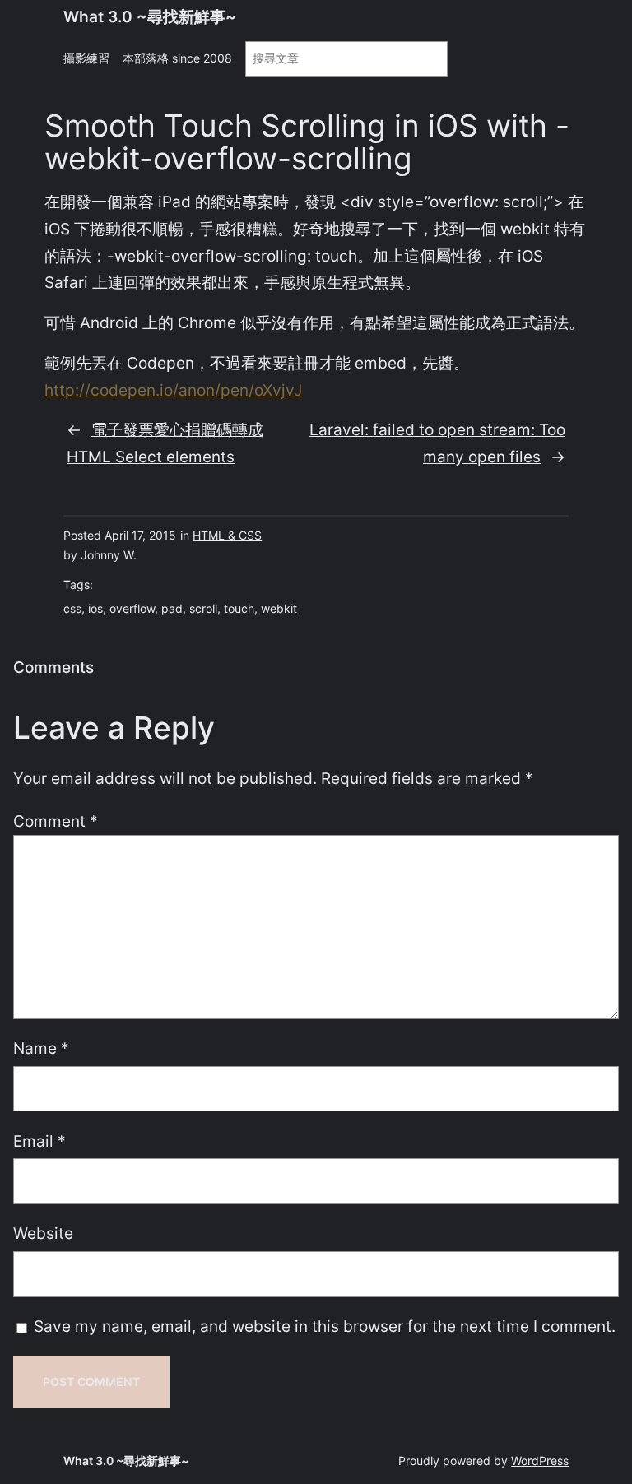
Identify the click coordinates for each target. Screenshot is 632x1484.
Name (41, 1048)
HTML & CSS (227, 535)
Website (43, 1233)
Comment (55, 821)
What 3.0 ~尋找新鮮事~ (149, 16)
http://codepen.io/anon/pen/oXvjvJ (173, 390)
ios (95, 608)
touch (239, 608)
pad (172, 608)
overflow (132, 608)
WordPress (540, 1461)
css (72, 608)
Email (39, 1141)
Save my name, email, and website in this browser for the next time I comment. (325, 1326)
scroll (203, 608)
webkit (279, 608)
